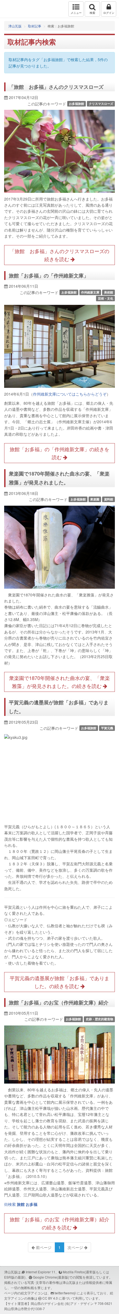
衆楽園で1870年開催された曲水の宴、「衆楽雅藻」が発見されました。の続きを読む (59, 681)
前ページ (43, 1247)
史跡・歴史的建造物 (99, 1019)
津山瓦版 (16, 9)
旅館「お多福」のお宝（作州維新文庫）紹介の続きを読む (59, 1223)
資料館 (108, 499)
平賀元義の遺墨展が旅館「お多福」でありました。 (58, 707)
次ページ (76, 1247)
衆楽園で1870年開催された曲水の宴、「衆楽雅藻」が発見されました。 (59, 478)
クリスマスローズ (101, 104)
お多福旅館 (76, 104)
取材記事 (34, 26)
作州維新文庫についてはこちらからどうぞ (70, 394)
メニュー (76, 13)
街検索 (20, 1204)
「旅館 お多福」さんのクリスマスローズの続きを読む (59, 255)
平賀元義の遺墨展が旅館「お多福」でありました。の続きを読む (59, 982)
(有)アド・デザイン (79, 1303)
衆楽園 (94, 499)
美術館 (108, 292)
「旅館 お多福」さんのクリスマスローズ (56, 86)
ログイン (108, 13)
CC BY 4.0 (50, 1298)
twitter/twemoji (65, 1292)
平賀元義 (107, 728)
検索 (92, 13)
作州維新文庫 (90, 292)
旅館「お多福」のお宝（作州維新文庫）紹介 (58, 1002)
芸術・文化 (105, 298)
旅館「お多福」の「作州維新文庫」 (49, 275)
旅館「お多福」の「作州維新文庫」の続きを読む (59, 453)
